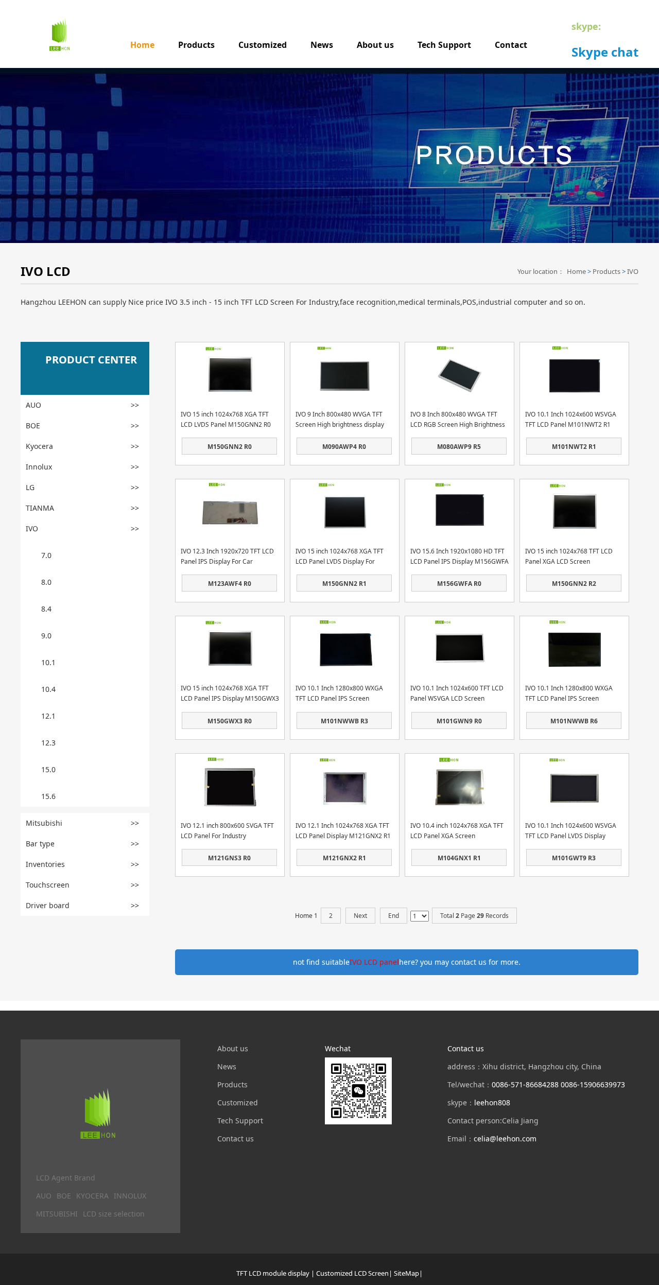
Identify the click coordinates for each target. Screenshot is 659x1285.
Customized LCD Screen (352, 1273)
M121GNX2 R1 (344, 858)
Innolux (82, 467)
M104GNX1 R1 (459, 858)
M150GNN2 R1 (344, 583)
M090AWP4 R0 (344, 446)
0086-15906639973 (593, 1084)
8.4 (46, 609)
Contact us (235, 1138)
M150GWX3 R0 (229, 721)
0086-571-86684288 (525, 1084)
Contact (511, 44)
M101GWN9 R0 (459, 721)
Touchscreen (82, 885)
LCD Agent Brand (65, 1178)
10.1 (48, 662)
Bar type (82, 843)
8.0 (46, 582)
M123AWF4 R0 (229, 583)
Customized (262, 44)
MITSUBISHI (57, 1214)
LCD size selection (114, 1214)
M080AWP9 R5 (459, 446)
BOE (82, 425)
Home (142, 44)
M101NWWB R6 (574, 721)
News (321, 44)
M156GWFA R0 (459, 583)
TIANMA (82, 508)
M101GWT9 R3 (574, 858)
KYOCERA (92, 1196)
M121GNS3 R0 (229, 858)
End (393, 915)
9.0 (46, 635)
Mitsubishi (82, 823)
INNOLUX (130, 1196)
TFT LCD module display (272, 1273)
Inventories (82, 864)
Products (196, 44)
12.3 (48, 743)
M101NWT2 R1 (574, 446)
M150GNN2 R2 (574, 583)
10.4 (48, 689)
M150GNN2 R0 (229, 446)
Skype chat (604, 51)
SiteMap (406, 1273)
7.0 (46, 555)
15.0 (48, 769)
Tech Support (444, 44)
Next (360, 915)
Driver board (82, 905)
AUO (82, 405)
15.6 (48, 796)
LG (82, 487)
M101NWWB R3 (344, 721)
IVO (632, 271)
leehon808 (492, 1102)
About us (375, 44)
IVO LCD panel (374, 962)
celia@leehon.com (505, 1138)
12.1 (48, 716)
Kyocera (82, 446)
